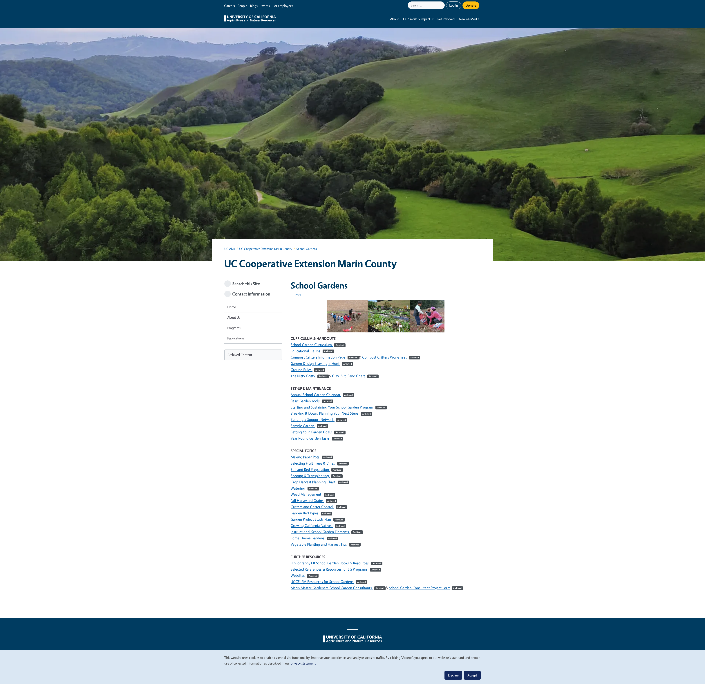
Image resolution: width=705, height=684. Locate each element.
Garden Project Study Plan (317, 519)
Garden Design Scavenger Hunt (321, 363)
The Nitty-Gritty (309, 376)
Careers (229, 5)
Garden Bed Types (311, 513)
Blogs (254, 5)
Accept (472, 675)
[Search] (442, 5)
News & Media (469, 19)
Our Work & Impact (416, 19)
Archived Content (239, 354)
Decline (453, 675)
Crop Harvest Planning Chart (319, 482)
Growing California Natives (318, 525)
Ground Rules (307, 369)
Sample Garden (309, 425)
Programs (234, 328)
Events (265, 5)
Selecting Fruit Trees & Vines (319, 463)
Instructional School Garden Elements (326, 531)
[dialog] (352, 667)
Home (231, 307)
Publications (235, 338)
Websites (304, 575)
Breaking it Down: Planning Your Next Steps (331, 413)
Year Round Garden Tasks (316, 438)
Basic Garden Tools (311, 401)
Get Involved (446, 19)
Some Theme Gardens (314, 538)
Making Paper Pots (311, 457)
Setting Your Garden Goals (317, 432)
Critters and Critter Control (318, 506)
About (394, 19)
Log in (453, 5)
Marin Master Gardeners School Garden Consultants (337, 587)
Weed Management (312, 494)
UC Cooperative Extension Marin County (265, 249)
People (242, 5)
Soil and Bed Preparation (316, 469)
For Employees (283, 5)
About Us (233, 317)
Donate (471, 5)
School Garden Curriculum (317, 344)
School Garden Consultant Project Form (425, 587)
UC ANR (229, 249)
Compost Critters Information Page (324, 357)
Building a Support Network (318, 419)
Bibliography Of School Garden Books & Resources (336, 563)
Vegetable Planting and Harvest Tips (325, 544)
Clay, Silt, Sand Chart (354, 376)
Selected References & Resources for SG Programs (335, 569)
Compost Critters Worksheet (390, 357)
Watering (304, 488)
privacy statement (303, 663)
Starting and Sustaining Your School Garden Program (338, 407)
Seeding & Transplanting (316, 475)
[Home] (250, 19)
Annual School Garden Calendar (322, 394)
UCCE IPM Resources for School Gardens (328, 581)
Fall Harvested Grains (313, 500)
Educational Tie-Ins (311, 351)
